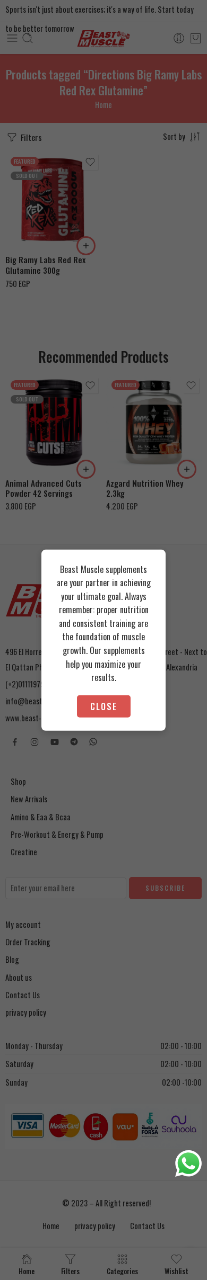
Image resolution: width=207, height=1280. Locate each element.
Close (103, 706)
